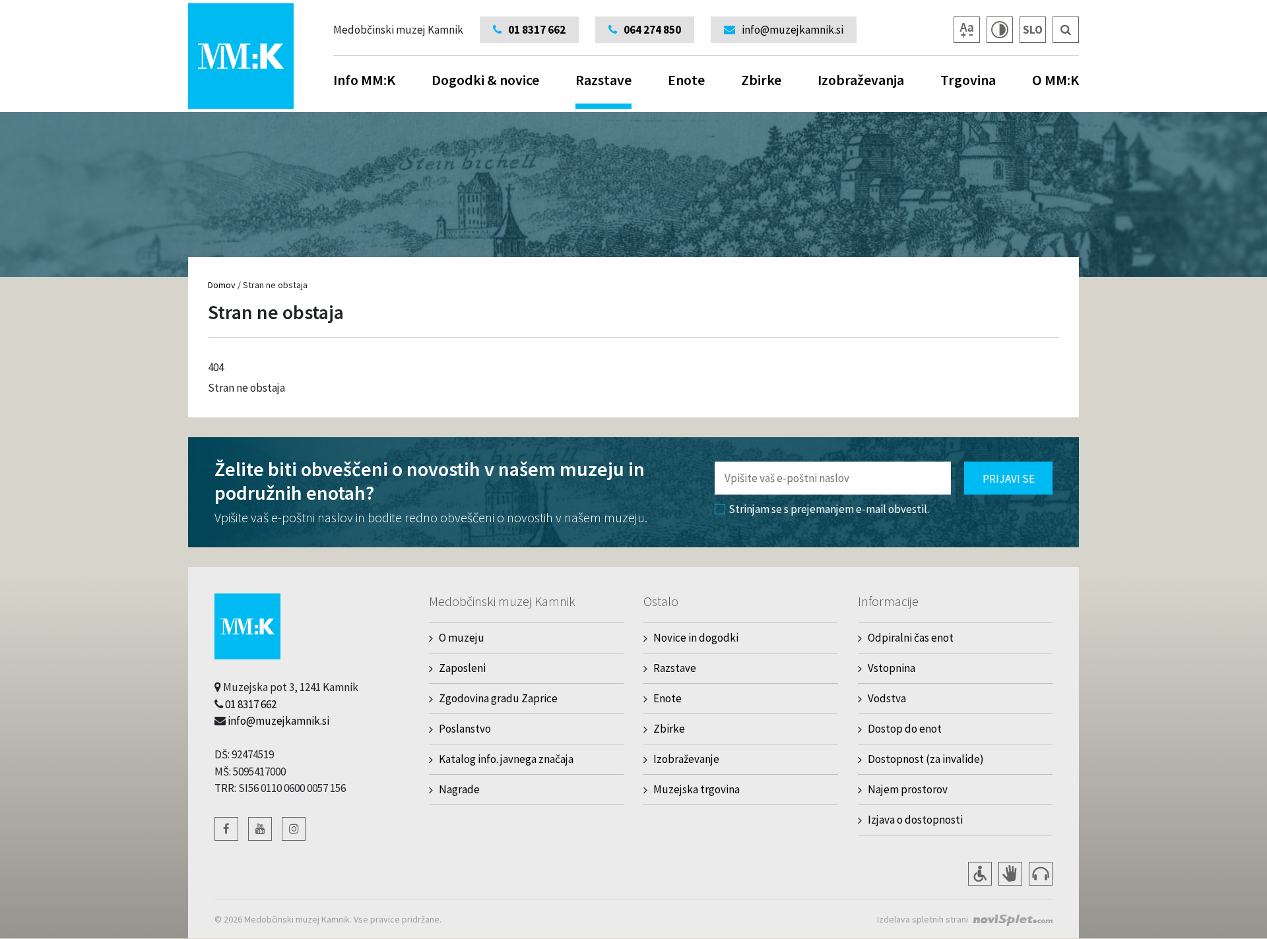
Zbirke (761, 80)
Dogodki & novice (485, 80)
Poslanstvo (465, 728)
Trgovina (968, 80)
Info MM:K (364, 80)
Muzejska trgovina (696, 789)
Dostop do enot (905, 728)
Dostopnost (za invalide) (926, 759)
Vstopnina (891, 668)
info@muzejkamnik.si (278, 720)
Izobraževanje (686, 759)
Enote (686, 80)
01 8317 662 (250, 704)
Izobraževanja (861, 80)
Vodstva (887, 698)
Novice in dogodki (695, 637)
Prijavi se (1009, 478)
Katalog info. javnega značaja (506, 759)
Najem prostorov (908, 789)
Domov (222, 285)
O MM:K (1055, 80)
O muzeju (461, 637)
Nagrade (459, 789)
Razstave (603, 80)
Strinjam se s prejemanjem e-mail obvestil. (829, 509)
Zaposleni (462, 668)
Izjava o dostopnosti (915, 819)
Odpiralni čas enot (911, 637)
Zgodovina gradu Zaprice (498, 698)
